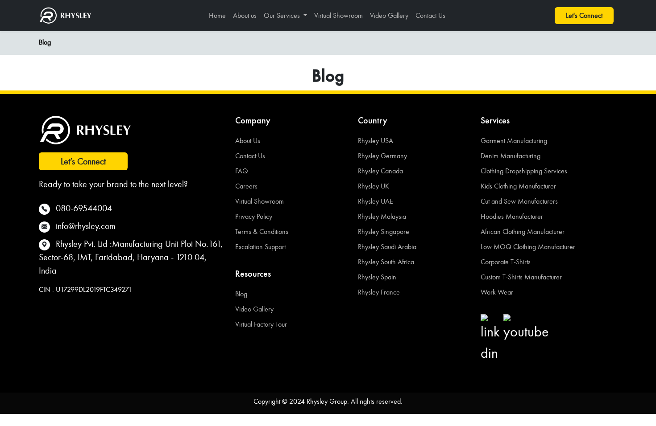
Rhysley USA (375, 140)
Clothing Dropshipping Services (524, 171)
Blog (45, 42)
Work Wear (497, 292)
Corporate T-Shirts (506, 262)
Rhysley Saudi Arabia (387, 246)
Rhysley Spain (377, 277)
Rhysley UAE (375, 201)
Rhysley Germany (382, 156)
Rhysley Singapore (383, 231)
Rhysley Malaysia (382, 216)
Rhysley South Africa (386, 262)
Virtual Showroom (338, 15)
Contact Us (430, 15)
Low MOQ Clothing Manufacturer (528, 246)
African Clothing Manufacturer (523, 231)
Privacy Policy (253, 216)
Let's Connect (584, 15)
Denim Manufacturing (510, 156)
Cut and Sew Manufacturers (519, 201)
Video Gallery (389, 15)
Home (217, 15)
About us (245, 15)
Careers (246, 186)
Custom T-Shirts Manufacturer (521, 277)
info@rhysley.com (86, 226)
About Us (247, 140)
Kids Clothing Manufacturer (518, 186)
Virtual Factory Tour (261, 324)
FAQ (241, 171)
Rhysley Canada (380, 171)
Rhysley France (379, 292)
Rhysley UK (373, 186)
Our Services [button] (283, 15)
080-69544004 (84, 208)
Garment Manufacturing (514, 140)
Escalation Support (260, 246)
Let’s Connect (83, 161)
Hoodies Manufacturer (512, 216)
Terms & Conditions (261, 231)
